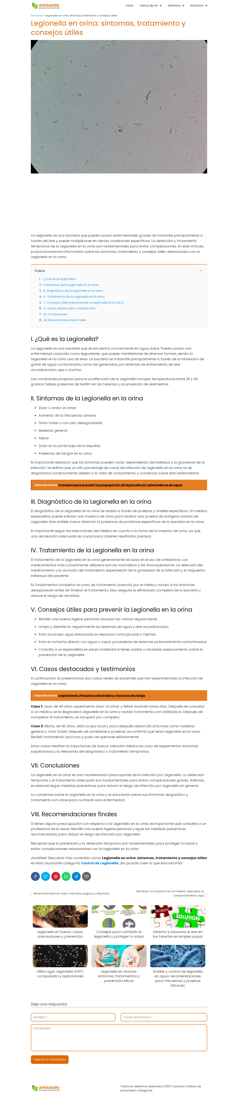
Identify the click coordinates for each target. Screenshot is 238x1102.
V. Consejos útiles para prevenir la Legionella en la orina (83, 302)
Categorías (144, 1090)
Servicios (174, 5)
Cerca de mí (149, 5)
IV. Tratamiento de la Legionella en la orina (73, 296)
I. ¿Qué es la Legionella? (59, 279)
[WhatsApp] (66, 876)
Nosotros (196, 5)
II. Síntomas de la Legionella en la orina (71, 285)
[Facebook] (35, 876)
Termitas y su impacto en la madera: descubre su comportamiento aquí (170, 893)
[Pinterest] (55, 876)
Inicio (130, 5)
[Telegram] (76, 876)
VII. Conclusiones (55, 314)
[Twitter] (45, 876)
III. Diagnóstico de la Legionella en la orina (73, 291)
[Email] (86, 876)
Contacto (178, 1086)
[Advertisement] (119, 204)
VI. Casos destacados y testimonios (69, 308)
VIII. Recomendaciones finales (64, 320)
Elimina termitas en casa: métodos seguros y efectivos (71, 893)
